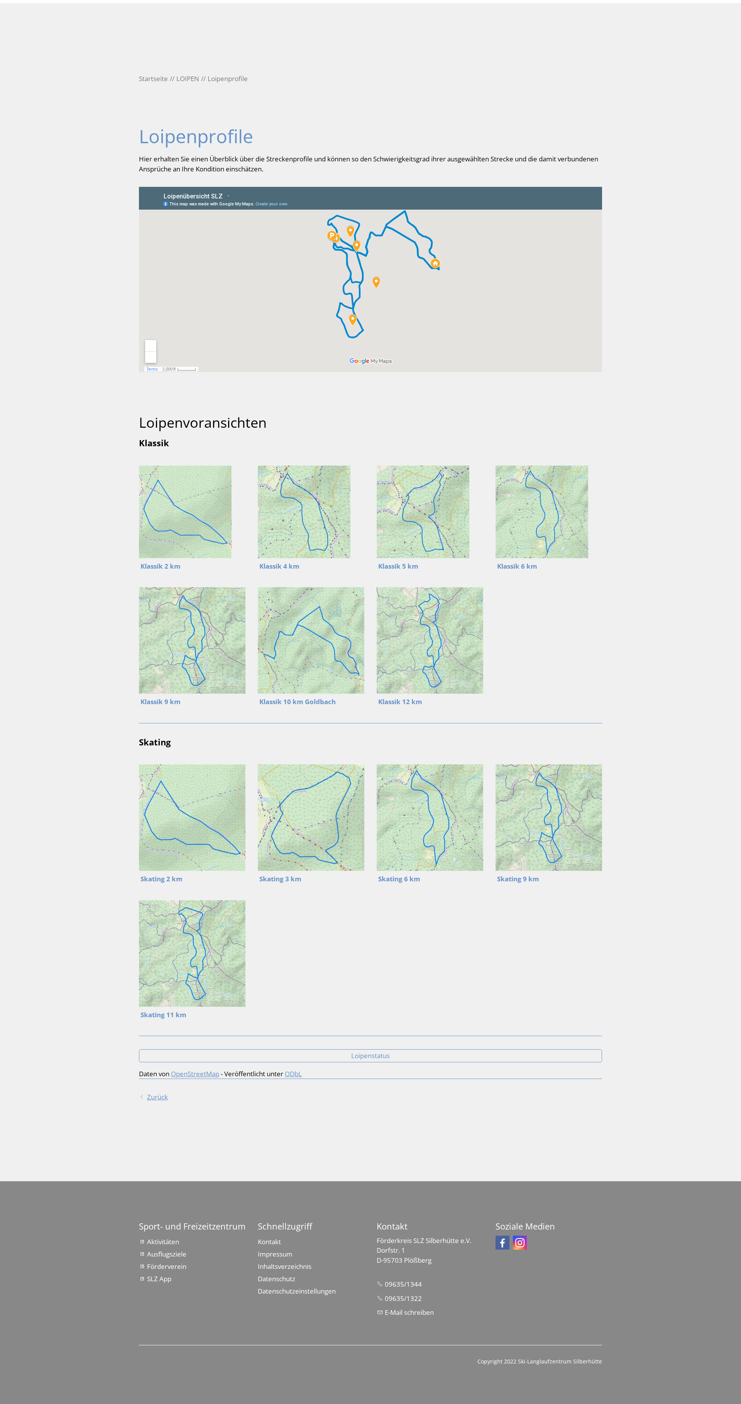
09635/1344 (403, 1284)
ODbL (293, 1073)
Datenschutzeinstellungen (297, 1291)
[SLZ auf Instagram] (520, 1243)
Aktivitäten (163, 1241)
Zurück (157, 1096)
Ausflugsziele (166, 1254)
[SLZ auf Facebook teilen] (502, 1243)
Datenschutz (276, 1278)
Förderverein (166, 1266)
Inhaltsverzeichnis (284, 1266)
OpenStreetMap (195, 1073)
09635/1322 (403, 1298)
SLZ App (159, 1278)
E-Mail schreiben (409, 1312)
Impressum (275, 1254)
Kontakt (269, 1241)
